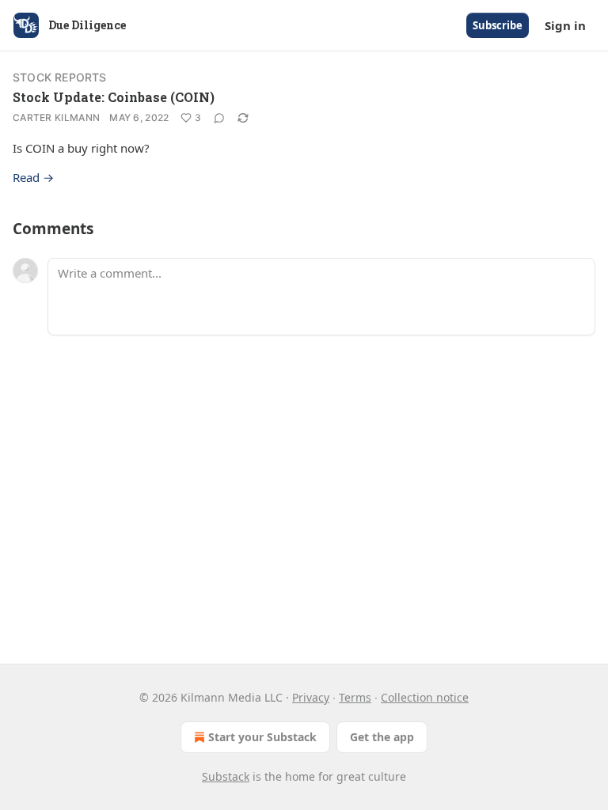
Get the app (382, 736)
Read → (33, 177)
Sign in (565, 25)
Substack (225, 776)
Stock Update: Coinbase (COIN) (114, 97)
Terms (355, 697)
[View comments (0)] (219, 117)
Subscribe (497, 25)
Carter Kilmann (56, 117)
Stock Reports (60, 77)
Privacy (310, 697)
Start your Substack (262, 736)
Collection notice (425, 697)
